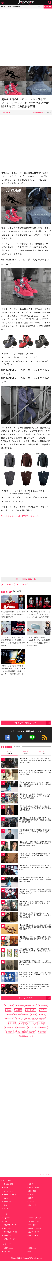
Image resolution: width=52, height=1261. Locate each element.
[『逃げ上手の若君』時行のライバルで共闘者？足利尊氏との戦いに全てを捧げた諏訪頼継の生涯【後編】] (9, 882)
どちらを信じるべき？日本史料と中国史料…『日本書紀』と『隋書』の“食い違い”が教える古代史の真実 (35, 808)
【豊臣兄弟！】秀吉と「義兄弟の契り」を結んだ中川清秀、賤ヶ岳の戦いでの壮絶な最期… (35, 939)
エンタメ (31, 1201)
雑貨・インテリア (10, 1194)
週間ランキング (33, 1235)
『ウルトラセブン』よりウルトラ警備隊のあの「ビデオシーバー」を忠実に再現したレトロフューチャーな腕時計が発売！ (13, 669)
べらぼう (21, 1019)
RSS (44, 737)
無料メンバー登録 (34, 1228)
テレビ (10, 1019)
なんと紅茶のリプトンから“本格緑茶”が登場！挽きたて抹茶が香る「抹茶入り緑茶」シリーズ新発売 (35, 951)
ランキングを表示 (25, 998)
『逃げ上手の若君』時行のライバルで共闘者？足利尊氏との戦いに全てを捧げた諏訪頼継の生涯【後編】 (35, 879)
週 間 (26, 752)
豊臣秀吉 (22, 1027)
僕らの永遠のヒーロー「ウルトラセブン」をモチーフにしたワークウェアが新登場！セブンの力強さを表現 (25, 103)
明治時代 (42, 1019)
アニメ (9, 1010)
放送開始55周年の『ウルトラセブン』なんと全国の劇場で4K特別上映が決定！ (13, 614)
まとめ (30, 1184)
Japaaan (26, 2)
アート (6, 1187)
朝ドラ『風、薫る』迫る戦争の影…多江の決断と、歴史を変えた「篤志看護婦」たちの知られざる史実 (35, 772)
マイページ (7, 1228)
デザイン (31, 1023)
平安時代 (44, 1005)
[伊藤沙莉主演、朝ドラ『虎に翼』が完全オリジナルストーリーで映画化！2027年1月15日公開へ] (9, 834)
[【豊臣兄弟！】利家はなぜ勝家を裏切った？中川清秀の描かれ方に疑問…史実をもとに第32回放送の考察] (9, 822)
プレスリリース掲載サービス (25, 723)
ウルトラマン (23, 584)
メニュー (2, 2)
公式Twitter (19, 737)
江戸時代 (10, 1005)
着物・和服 (32, 1191)
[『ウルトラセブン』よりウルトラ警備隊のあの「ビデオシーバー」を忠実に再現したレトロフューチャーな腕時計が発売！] (13, 656)
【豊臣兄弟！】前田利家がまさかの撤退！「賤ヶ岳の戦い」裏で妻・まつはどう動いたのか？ (35, 867)
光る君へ (32, 1032)
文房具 (41, 1023)
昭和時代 (21, 1032)
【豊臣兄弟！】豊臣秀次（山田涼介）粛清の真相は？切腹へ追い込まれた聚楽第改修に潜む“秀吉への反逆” (35, 891)
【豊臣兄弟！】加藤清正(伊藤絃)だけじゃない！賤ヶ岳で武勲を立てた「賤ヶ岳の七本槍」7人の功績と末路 (34, 796)
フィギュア (34, 1027)
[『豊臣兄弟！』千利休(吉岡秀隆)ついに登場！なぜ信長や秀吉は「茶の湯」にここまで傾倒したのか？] (9, 917)
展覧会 (44, 1027)
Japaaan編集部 (38, 112)
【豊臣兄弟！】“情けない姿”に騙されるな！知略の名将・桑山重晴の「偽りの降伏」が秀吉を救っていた (35, 760)
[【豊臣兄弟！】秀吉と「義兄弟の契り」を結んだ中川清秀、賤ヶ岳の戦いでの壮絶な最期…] (9, 941)
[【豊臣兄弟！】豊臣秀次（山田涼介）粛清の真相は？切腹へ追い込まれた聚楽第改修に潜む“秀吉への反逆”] (9, 894)
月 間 (42, 752)
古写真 (6, 1208)
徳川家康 (13, 1023)
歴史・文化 (32, 1205)
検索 (49, 2)
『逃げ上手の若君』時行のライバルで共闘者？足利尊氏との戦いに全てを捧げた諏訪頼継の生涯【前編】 (35, 784)
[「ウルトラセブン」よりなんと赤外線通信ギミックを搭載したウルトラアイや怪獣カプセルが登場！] (13, 628)
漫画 (34, 1014)
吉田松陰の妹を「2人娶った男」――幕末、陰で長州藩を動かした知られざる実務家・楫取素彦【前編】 (35, 963)
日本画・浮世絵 (33, 1187)
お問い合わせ (33, 1225)
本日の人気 (7, 1235)
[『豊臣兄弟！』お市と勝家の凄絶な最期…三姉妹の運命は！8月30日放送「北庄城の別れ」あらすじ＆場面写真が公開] (9, 989)
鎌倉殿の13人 (27, 1036)
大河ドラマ (32, 1005)
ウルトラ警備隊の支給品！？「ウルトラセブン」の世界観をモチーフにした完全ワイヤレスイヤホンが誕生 (38, 641)
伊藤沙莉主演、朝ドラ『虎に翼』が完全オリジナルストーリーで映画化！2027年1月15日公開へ (35, 832)
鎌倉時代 (11, 1032)
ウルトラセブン (9, 584)
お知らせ (7, 1221)
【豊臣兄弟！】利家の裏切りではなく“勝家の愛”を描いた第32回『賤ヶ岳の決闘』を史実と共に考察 (34, 903)
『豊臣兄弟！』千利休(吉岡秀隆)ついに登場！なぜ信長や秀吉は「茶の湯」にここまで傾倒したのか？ (35, 915)
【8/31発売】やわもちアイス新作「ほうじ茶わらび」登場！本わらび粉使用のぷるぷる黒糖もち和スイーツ (35, 927)
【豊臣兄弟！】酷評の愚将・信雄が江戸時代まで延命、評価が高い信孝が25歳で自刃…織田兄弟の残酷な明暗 (35, 844)
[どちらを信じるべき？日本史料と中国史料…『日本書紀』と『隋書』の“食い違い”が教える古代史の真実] (9, 810)
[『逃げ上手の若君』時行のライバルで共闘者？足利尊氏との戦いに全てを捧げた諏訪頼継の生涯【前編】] (9, 786)
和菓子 (30, 1198)
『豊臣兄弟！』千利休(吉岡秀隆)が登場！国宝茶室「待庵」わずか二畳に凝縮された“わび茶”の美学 (34, 856)
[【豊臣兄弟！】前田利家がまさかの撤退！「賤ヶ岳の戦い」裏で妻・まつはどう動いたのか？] (9, 870)
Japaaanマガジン (34, 1218)
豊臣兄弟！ (11, 1027)
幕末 (26, 1014)
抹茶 (22, 1023)
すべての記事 (8, 1184)
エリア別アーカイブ (11, 1232)
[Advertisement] (26, 37)
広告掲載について (10, 1225)
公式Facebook (7, 737)
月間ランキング (9, 1239)
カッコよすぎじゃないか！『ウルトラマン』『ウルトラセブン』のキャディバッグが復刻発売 (38, 614)
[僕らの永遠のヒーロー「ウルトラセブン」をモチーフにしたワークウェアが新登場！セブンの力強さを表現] (26, 81)
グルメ (6, 1198)
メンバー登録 (47, 7)
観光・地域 (7, 1201)
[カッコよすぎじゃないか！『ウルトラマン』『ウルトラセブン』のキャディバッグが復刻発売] (39, 602)
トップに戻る (46, 1174)
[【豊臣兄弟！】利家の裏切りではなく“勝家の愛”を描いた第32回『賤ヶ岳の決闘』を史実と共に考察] (9, 905)
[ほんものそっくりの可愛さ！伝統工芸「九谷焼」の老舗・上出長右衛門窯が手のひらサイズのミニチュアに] (9, 977)
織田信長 (31, 1019)
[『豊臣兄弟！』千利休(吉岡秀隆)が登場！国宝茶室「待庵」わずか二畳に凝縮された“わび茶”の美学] (9, 858)
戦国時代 (21, 1005)
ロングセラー (31, 1010)
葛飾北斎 (43, 1032)
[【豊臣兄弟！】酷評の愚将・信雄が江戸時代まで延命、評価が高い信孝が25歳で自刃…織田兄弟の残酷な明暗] (9, 846)
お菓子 (18, 1014)
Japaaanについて (34, 1221)
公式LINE (32, 737)
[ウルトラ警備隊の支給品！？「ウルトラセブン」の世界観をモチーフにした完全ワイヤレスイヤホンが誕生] (39, 628)
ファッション (5, 112)
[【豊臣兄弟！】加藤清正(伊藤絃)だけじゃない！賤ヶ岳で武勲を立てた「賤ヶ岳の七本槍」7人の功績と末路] (9, 798)
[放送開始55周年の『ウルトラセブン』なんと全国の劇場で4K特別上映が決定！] (13, 602)
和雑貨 (30, 1194)
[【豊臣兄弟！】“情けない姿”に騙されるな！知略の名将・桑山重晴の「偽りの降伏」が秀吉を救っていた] (9, 763)
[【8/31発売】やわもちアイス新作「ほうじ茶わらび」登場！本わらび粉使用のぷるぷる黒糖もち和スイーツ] (9, 929)
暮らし (6, 1205)
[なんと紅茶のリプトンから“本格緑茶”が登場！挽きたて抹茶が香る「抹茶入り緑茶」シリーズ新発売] (9, 953)
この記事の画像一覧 (27, 579)
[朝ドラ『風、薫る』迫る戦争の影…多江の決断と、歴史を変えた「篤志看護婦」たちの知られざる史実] (9, 775)
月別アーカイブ (33, 1232)
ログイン (40, 7)
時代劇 (43, 1014)
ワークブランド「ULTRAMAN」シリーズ (20, 515)
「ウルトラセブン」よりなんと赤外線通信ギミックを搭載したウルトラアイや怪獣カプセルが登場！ (13, 641)
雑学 (10, 1014)
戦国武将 (19, 1010)
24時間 (9, 752)
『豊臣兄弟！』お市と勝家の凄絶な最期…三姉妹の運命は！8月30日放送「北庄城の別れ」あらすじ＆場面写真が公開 (35, 986)
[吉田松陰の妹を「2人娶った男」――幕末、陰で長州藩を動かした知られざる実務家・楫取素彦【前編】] (9, 965)
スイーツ (44, 1010)
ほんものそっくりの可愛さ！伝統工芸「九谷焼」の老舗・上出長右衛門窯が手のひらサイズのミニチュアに (35, 975)
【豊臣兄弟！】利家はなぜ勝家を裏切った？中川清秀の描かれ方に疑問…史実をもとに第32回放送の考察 (35, 820)
